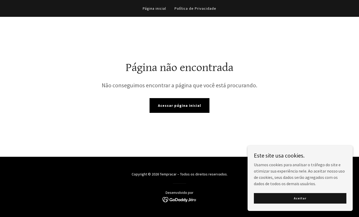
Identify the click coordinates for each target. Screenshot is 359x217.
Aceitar (300, 198)
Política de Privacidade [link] (196, 8)
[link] (179, 199)
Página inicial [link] (154, 8)
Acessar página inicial (179, 105)
